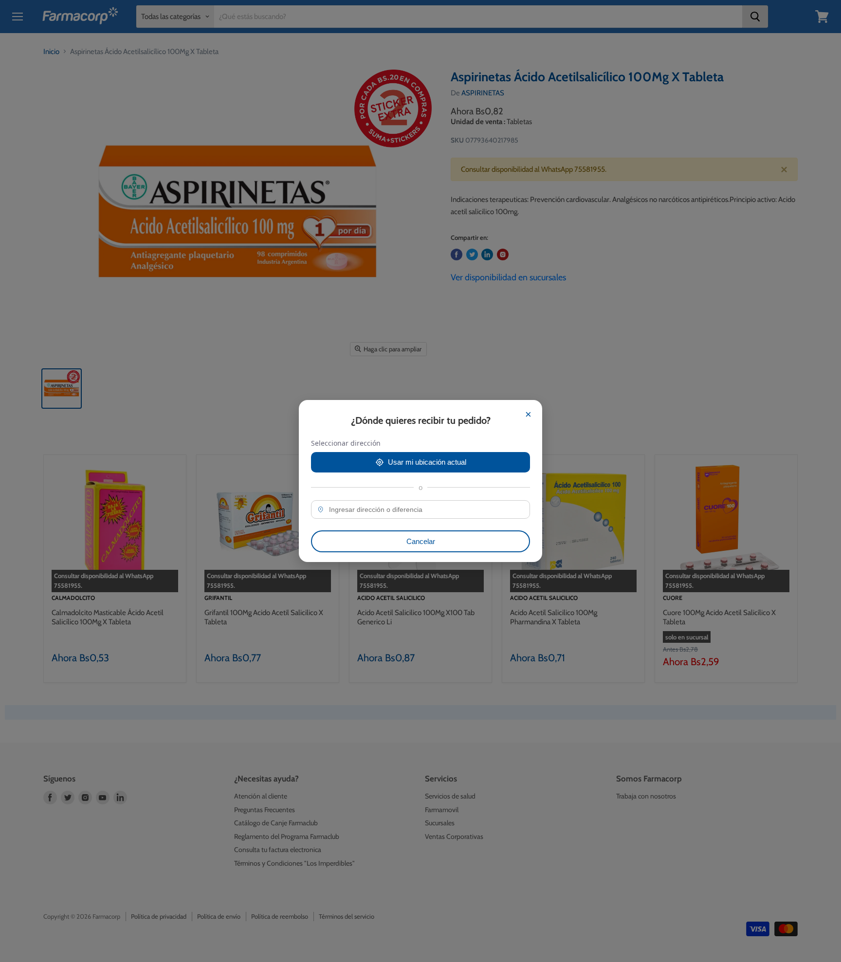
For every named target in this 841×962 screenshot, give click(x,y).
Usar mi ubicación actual (427, 462)
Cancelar (420, 541)
